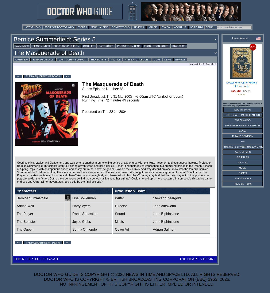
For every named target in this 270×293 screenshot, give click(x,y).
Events (82, 27)
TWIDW (166, 27)
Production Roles (156, 46)
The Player (25, 214)
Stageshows (243, 178)
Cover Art (122, 229)
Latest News (32, 27)
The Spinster (26, 221)
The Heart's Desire (198, 259)
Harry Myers (81, 206)
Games (243, 173)
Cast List (89, 46)
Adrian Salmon (164, 229)
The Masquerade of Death (43, 76)
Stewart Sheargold (167, 198)
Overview (21, 59)
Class (242, 131)
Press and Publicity (66, 46)
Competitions (121, 27)
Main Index (22, 46)
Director (121, 206)
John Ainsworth (164, 206)
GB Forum (196, 27)
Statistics (178, 46)
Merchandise (99, 27)
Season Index (41, 46)
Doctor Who (242, 109)
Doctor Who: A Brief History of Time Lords (241, 84)
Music (119, 221)
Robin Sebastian (84, 214)
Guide (153, 27)
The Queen (25, 229)
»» (67, 76)
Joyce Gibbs (81, 221)
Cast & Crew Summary (73, 59)
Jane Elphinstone (166, 214)
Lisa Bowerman (84, 198)
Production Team (128, 46)
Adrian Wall (25, 206)
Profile (115, 59)
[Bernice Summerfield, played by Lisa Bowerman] (67, 200)
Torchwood (243, 120)
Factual (243, 162)
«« (18, 76)
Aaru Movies (243, 152)
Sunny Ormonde (84, 229)
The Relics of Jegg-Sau (36, 259)
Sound (120, 214)
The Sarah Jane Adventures (243, 125)
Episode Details (43, 59)
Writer (119, 198)
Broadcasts (99, 59)
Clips (157, 59)
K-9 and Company (242, 136)
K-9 (242, 141)
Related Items (243, 183)
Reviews (139, 27)
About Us (180, 27)
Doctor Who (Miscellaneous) (243, 115)
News (167, 59)
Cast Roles (106, 46)
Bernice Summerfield (32, 198)
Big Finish (242, 157)
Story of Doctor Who (59, 27)
